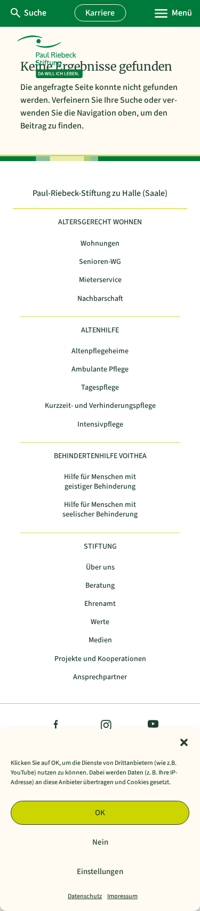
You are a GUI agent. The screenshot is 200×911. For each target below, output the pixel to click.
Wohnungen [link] (100, 244)
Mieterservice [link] (100, 280)
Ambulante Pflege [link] (100, 370)
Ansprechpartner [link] (100, 677)
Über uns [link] (100, 568)
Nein (100, 842)
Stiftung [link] (100, 547)
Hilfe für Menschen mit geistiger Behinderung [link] (100, 482)
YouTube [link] (151, 725)
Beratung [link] (100, 586)
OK (100, 812)
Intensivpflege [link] (100, 425)
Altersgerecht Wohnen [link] (100, 222)
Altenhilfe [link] (100, 330)
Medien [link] (100, 640)
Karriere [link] (100, 13)
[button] (184, 742)
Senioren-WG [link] (100, 262)
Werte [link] (100, 622)
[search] (34, 13)
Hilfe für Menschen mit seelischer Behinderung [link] (100, 510)
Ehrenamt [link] (100, 604)
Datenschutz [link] (85, 896)
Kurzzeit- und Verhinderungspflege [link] (100, 406)
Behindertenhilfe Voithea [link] (100, 456)
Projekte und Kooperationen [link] (100, 659)
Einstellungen (100, 871)
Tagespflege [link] (100, 388)
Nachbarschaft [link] (100, 299)
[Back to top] (184, 833)
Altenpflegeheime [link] (100, 351)
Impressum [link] (122, 896)
